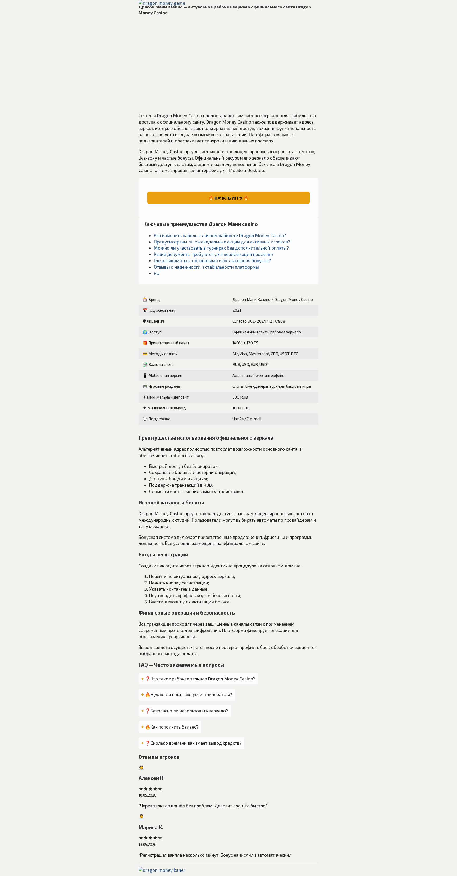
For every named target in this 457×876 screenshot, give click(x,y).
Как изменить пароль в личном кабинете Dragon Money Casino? (220, 235)
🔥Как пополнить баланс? (171, 726)
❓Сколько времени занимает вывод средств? (193, 743)
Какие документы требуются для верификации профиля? (213, 254)
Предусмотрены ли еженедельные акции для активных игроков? (222, 241)
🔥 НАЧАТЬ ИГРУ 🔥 (228, 197)
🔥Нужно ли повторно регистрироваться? (188, 694)
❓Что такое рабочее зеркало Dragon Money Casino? (200, 678)
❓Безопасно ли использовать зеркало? (186, 710)
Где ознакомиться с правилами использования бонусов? (212, 260)
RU (156, 273)
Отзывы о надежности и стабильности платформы (206, 266)
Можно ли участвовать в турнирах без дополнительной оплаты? (221, 247)
